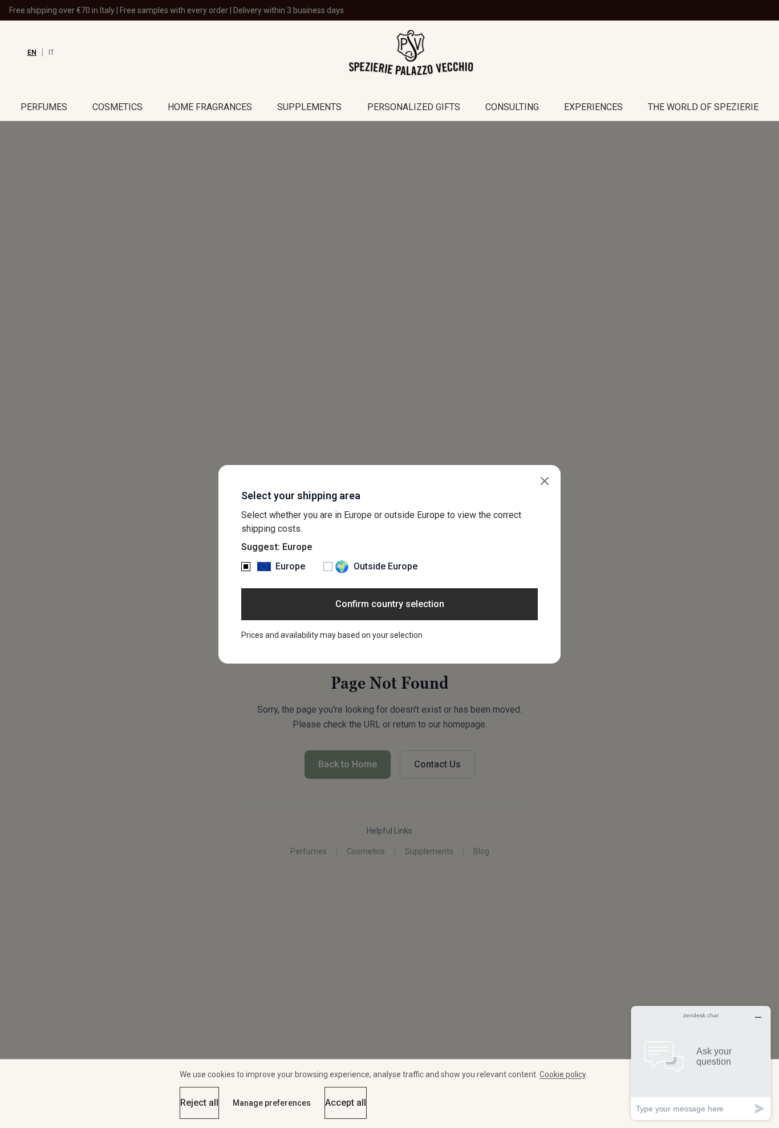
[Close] (544, 481)
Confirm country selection (389, 604)
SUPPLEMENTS (309, 107)
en (31, 52)
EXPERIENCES (593, 107)
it (51, 52)
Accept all (345, 1102)
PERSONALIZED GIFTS (413, 107)
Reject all (199, 1102)
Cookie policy (562, 1074)
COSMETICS (117, 107)
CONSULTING (512, 107)
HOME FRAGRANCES (210, 107)
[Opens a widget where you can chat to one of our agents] (701, 1062)
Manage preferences (272, 1102)
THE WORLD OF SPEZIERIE (703, 107)
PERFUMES (44, 107)
